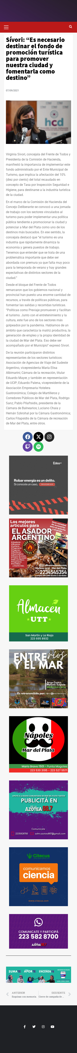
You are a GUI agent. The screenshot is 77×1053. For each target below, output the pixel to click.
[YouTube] (52, 1026)
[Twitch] (28, 447)
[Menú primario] (8, 27)
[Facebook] (28, 437)
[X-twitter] (38, 437)
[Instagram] (49, 437)
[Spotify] (38, 447)
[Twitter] (34, 1026)
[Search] (70, 26)
